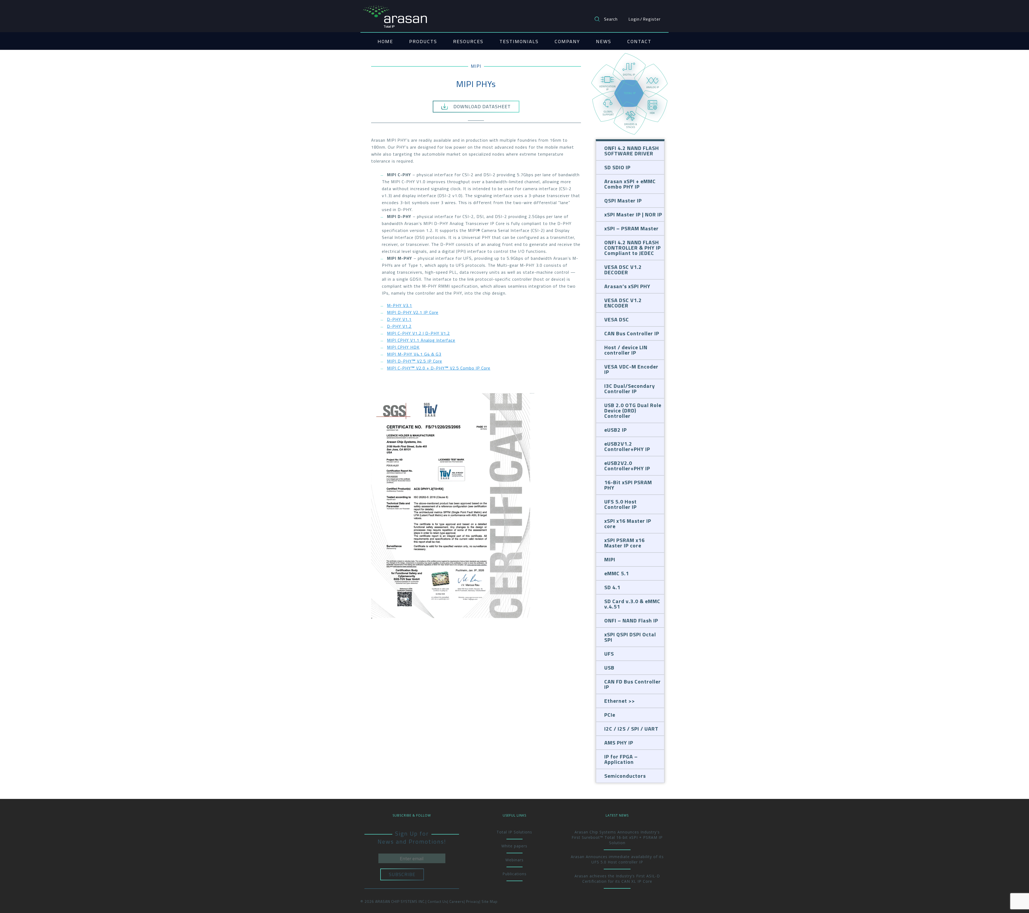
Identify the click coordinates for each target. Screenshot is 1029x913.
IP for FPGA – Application (621, 759)
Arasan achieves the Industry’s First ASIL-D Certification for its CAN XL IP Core (617, 878)
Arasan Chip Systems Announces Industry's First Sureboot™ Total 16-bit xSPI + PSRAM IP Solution (617, 837)
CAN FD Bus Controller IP (632, 684)
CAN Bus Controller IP (631, 333)
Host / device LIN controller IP (625, 350)
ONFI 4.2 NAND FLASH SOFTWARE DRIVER (631, 150)
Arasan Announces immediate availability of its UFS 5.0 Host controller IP (617, 859)
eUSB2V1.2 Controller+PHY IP (627, 446)
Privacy (472, 901)
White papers (514, 845)
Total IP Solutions (514, 832)
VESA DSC (616, 319)
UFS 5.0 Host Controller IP (620, 504)
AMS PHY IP (618, 742)
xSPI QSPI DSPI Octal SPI (630, 637)
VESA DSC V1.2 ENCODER (623, 303)
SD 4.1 (612, 587)
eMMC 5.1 (616, 573)
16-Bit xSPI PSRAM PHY (628, 485)
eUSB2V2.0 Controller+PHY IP (627, 465)
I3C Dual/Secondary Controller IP (629, 388)
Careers (456, 901)
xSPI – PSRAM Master (631, 228)
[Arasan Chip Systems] (395, 14)
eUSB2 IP (615, 430)
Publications (514, 873)
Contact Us (437, 901)
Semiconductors (625, 776)
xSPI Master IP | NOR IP (633, 214)
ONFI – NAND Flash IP (631, 620)
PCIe (609, 715)
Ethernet (615, 701)
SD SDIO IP (617, 167)
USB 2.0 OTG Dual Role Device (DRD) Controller (632, 410)
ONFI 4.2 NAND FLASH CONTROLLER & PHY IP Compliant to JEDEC (632, 247)
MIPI (476, 66)
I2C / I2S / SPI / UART (631, 728)
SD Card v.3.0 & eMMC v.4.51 (632, 604)
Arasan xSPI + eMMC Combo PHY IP (630, 184)
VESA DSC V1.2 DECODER (623, 269)
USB (609, 667)
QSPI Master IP (623, 200)
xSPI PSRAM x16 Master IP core (624, 543)
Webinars (514, 859)
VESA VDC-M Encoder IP (631, 369)
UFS (609, 653)
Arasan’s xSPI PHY (627, 286)
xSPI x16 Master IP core (627, 523)
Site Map (490, 901)
